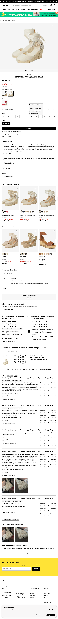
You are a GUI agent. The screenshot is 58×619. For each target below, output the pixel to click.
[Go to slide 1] (25, 70)
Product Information (7, 141)
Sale (41, 9)
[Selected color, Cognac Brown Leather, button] (40, 254)
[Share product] (52, 25)
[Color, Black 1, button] (42, 211)
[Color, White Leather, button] (49, 254)
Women (4, 9)
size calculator (37, 110)
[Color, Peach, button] (47, 211)
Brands (17, 9)
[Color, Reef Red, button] (7, 211)
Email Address (7, 568)
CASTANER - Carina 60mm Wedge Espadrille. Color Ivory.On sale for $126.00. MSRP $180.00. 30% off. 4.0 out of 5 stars (29, 203)
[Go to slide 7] (32, 70)
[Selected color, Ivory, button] (21, 211)
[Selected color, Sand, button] (21, 254)
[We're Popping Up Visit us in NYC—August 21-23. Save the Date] (29, 14)
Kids (13, 9)
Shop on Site (44, 15)
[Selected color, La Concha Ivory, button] (3, 211)
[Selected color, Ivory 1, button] (40, 211)
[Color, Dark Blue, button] (24, 211)
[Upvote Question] (4, 279)
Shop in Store (52, 15)
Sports (28, 9)
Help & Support (51, 9)
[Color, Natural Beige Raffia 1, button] (44, 254)
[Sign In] (51, 5)
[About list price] (6, 86)
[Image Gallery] (8, 485)
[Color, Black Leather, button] (51, 254)
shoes (5, 20)
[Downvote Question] (4, 285)
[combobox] (27, 5)
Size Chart (4, 173)
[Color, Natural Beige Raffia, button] (42, 254)
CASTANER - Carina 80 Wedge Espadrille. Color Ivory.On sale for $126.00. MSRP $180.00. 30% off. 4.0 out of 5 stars (10, 246)
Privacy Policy (49, 609)
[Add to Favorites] (17, 189)
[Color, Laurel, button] (30, 211)
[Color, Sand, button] (26, 211)
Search (44, 5)
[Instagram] (3, 580)
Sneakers (23, 9)
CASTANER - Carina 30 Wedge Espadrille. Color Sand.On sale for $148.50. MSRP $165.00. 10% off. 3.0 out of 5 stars (29, 246)
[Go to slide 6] (31, 70)
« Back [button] (1, 20)
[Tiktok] (7, 580)
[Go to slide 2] (26, 70)
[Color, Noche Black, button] (5, 211)
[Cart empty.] (54, 5)
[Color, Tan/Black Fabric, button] (47, 254)
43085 (9, 136)
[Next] (56, 198)
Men (9, 9)
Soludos (13, 20)
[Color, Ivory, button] (24, 254)
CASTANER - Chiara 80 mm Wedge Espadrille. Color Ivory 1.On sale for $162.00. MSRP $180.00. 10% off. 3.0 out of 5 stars (47, 203)
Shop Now (40, 1)
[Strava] (11, 580)
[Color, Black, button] (33, 211)
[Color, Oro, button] (28, 211)
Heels (9, 20)
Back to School (34, 9)
